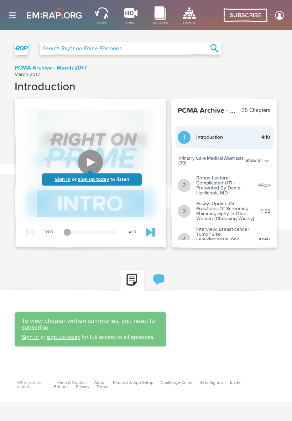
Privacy (82, 387)
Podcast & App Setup (133, 383)
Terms (102, 387)
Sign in (63, 179)
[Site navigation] (12, 15)
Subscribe (245, 15)
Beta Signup (211, 383)
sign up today (93, 179)
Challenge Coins (176, 383)
